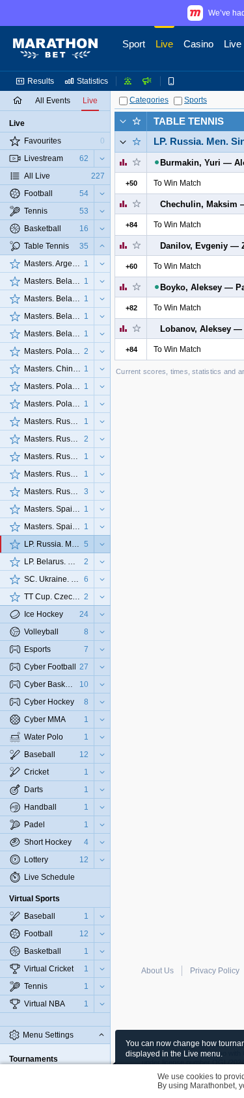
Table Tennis (189, 121)
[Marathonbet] (55, 48)
